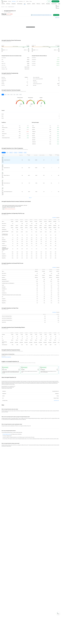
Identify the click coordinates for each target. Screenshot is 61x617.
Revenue (15, 152)
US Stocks (9, 1)
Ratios (25, 152)
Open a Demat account (6, 434)
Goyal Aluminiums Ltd (7, 167)
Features (27, 1)
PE (7, 152)
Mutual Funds (21, 1)
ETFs (17, 1)
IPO (24, 1)
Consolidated (54, 217)
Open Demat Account (55, 1)
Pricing (30, 1)
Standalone (57, 217)
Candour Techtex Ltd (6, 175)
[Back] (2, 6)
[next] (58, 369)
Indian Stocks (14, 1)
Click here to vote (56, 400)
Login (49, 1)
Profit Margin (20, 152)
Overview (3, 152)
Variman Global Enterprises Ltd (8, 191)
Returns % (11, 152)
